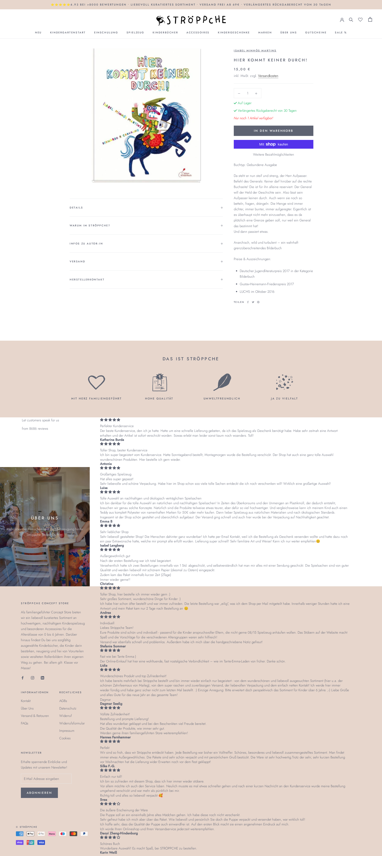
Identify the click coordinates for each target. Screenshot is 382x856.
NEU (38, 32)
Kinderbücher (165, 32)
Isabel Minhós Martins (255, 50)
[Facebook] (248, 302)
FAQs (24, 723)
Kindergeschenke (234, 32)
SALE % (341, 32)
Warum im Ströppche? (90, 225)
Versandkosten (268, 75)
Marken (265, 32)
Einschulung (106, 32)
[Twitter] (253, 302)
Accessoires (198, 32)
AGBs (63, 700)
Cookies (65, 738)
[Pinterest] (258, 302)
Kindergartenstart (68, 32)
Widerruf (65, 715)
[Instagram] (32, 677)
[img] (225, 419)
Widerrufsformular (72, 723)
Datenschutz (67, 708)
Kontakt (26, 700)
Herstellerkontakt (87, 279)
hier (59, 534)
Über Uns (288, 32)
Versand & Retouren (35, 715)
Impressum (66, 730)
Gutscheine (315, 32)
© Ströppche (26, 827)
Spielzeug (135, 32)
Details (76, 207)
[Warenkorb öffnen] (370, 19)
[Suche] (351, 19)
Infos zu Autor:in (86, 243)
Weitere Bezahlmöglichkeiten (273, 154)
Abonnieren (39, 793)
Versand (77, 261)
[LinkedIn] (42, 677)
